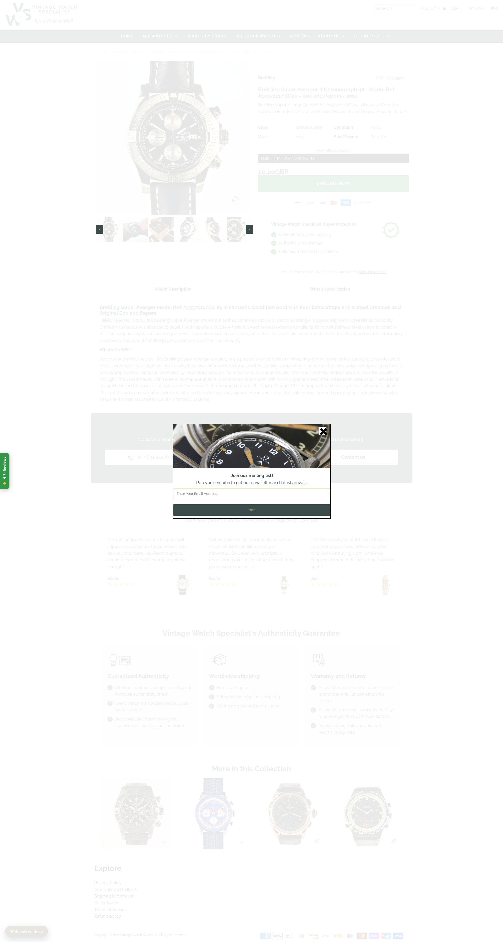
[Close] (322, 431)
